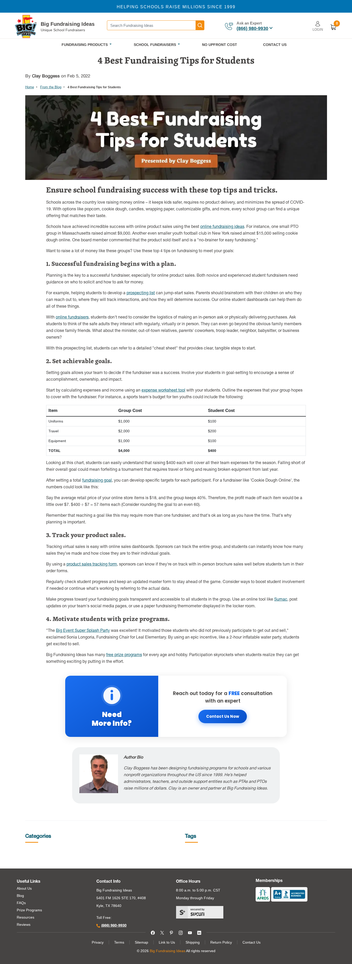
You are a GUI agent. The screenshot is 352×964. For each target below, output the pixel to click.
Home (29, 87)
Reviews (23, 924)
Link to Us (167, 942)
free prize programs (124, 655)
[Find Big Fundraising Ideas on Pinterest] (171, 932)
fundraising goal (97, 481)
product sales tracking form (91, 565)
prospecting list (141, 293)
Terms (119, 942)
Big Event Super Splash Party (83, 631)
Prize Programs (29, 910)
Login (318, 29)
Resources (25, 917)
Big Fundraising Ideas (68, 24)
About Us (24, 888)
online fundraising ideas (222, 227)
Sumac (280, 600)
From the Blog (50, 87)
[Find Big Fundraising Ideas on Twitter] (162, 932)
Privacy (98, 942)
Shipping (193, 942)
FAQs (21, 903)
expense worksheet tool (163, 391)
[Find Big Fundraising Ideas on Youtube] (190, 932)
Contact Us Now (222, 716)
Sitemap (141, 942)
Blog (20, 896)
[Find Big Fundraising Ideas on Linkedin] (199, 932)
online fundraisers (72, 318)
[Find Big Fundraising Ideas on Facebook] (153, 932)
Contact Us (251, 942)
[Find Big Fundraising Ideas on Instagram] (181, 932)
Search (200, 25)
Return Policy (221, 942)
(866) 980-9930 (252, 28)
